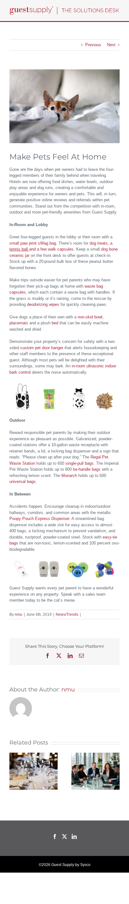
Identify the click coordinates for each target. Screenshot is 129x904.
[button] (14, 771)
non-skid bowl (90, 317)
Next (111, 44)
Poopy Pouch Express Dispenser (39, 518)
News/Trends (67, 614)
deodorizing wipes (43, 304)
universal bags (22, 481)
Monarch (69, 475)
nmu (18, 614)
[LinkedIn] (74, 836)
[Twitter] (64, 836)
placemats (18, 323)
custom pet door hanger (41, 347)
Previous (93, 44)
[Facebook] (54, 836)
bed (55, 323)
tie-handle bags (87, 469)
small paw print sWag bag (32, 243)
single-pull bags (79, 463)
